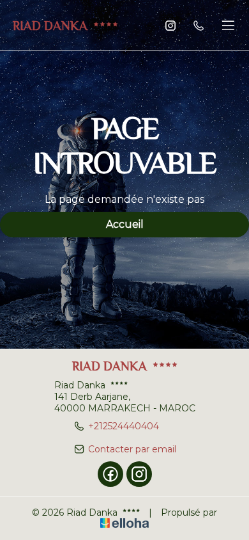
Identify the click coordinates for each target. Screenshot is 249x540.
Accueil (125, 224)
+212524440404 (123, 426)
